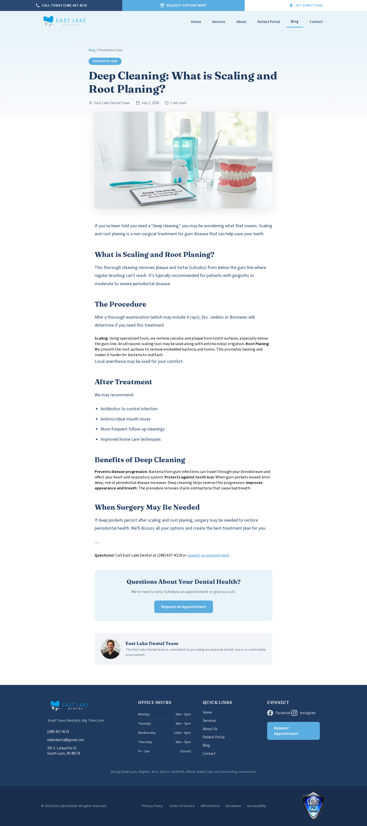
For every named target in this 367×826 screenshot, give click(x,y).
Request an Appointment (183, 607)
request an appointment (208, 555)
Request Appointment (286, 730)
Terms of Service (182, 806)
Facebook (283, 713)
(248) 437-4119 (58, 731)
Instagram (308, 713)
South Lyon (129, 772)
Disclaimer (233, 806)
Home (196, 21)
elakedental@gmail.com (65, 740)
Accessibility (256, 806)
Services (218, 21)
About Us (210, 729)
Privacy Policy (152, 806)
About (241, 21)
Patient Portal (268, 21)
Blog (295, 21)
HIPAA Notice (210, 806)
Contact (316, 21)
